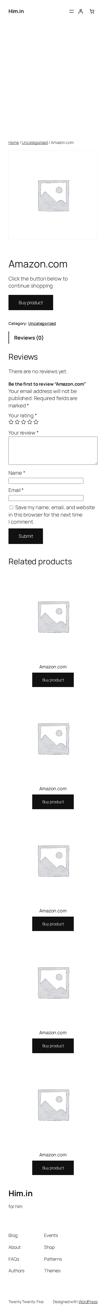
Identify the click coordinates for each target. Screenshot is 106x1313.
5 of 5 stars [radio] (35, 421)
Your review (23, 432)
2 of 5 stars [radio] (17, 421)
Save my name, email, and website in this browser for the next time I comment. (51, 514)
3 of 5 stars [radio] (23, 421)
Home (13, 142)
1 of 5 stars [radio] (11, 421)
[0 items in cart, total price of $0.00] (92, 11)
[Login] (80, 11)
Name (16, 472)
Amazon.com (53, 666)
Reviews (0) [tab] (29, 337)
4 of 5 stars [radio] (29, 421)
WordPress (88, 1301)
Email (16, 490)
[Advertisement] (53, 81)
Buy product (31, 302)
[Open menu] (71, 11)
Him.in (15, 11)
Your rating (22, 415)
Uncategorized (35, 142)
